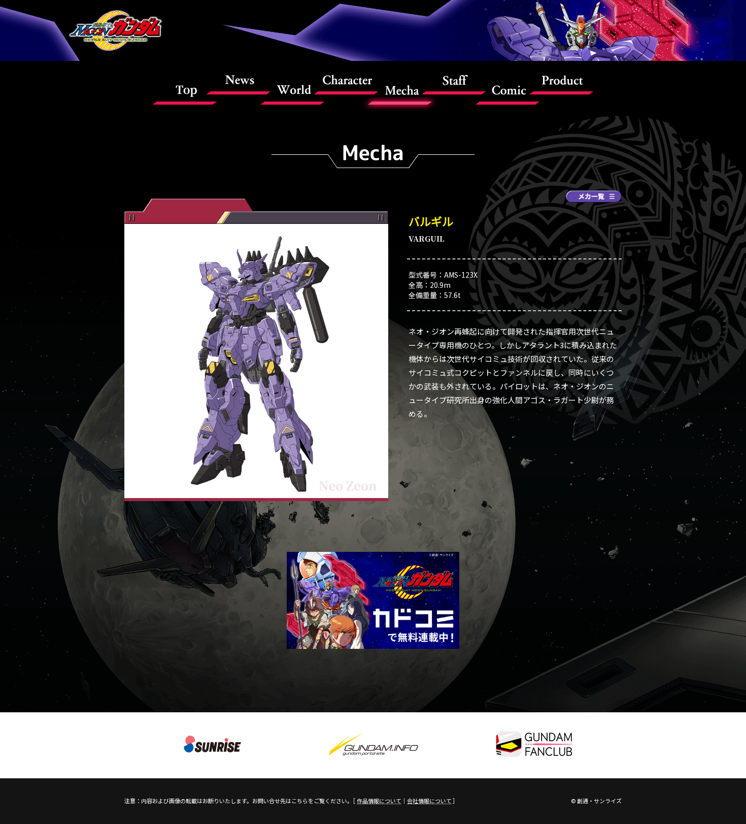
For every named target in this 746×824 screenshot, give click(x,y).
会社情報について (429, 801)
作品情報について (379, 801)
